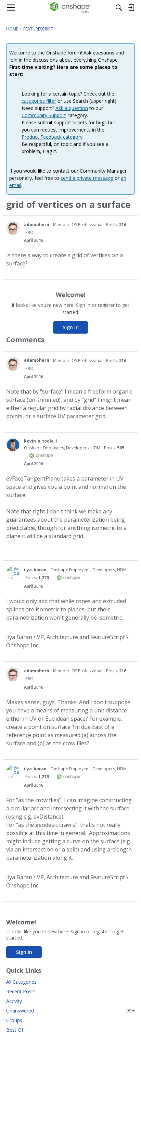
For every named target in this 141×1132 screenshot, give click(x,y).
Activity (14, 1001)
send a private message (87, 178)
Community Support (44, 115)
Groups (14, 1020)
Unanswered (70, 1010)
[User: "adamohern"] (13, 228)
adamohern (36, 224)
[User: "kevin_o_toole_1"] (13, 445)
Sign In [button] (71, 327)
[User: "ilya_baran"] (13, 573)
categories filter (39, 101)
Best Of (14, 1030)
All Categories (21, 982)
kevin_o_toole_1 (41, 441)
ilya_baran (35, 570)
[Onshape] (70, 7)
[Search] (119, 7)
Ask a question (71, 108)
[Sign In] (131, 7)
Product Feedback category (52, 137)
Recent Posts (21, 991)
